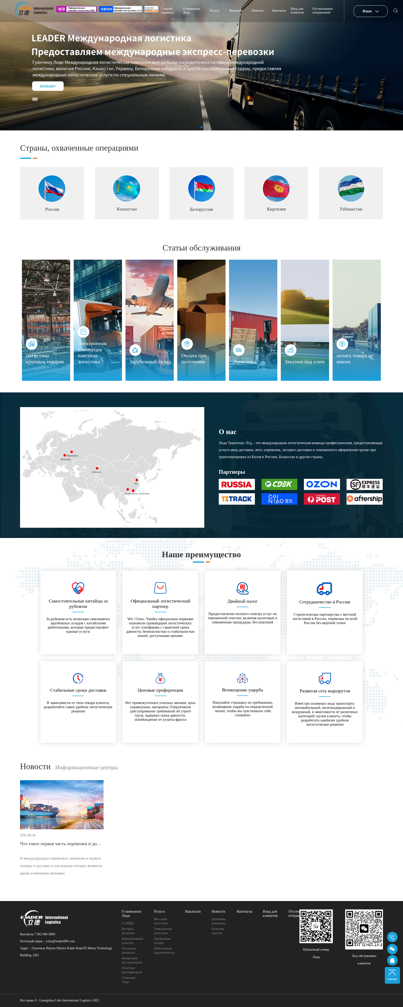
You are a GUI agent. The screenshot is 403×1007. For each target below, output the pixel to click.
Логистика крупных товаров (45, 358)
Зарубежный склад (150, 361)
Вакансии (236, 10)
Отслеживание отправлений (322, 10)
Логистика (244, 361)
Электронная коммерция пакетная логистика (92, 352)
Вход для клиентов (297, 10)
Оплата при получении (194, 358)
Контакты (279, 10)
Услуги (214, 10)
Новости (258, 10)
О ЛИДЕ (128, 923)
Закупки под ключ (305, 361)
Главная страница (167, 10)
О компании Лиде (191, 10)
